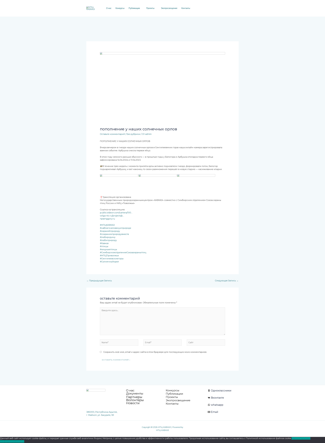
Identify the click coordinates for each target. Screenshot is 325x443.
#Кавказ (104, 243)
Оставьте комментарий (112, 134)
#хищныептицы (108, 249)
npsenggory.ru (107, 219)
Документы (134, 393)
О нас (108, 8)
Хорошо (295, 438)
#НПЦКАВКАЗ (107, 225)
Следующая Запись (226, 280)
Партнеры (134, 397)
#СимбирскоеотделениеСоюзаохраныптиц (123, 252)
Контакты (185, 8)
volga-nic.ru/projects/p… (112, 215)
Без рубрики (133, 134)
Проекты (150, 8)
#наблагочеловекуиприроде (115, 228)
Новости (133, 403)
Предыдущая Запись (99, 280)
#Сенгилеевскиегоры (112, 258)
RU (198, 8)
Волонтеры (135, 400)
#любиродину (107, 237)
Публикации (134, 8)
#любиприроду (108, 240)
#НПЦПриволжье (109, 255)
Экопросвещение (169, 8)
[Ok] (225, 8)
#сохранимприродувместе (114, 234)
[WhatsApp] (218, 8)
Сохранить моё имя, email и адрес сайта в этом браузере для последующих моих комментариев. (155, 352)
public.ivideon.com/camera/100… (116, 212)
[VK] (222, 8)
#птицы (104, 246)
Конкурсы (120, 8)
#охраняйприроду (110, 231)
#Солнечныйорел (109, 261)
